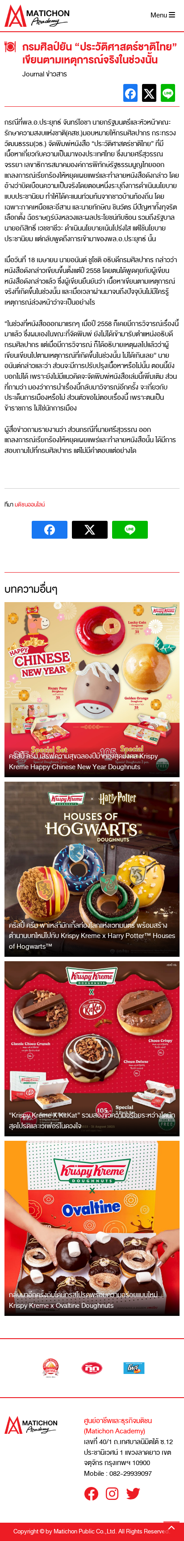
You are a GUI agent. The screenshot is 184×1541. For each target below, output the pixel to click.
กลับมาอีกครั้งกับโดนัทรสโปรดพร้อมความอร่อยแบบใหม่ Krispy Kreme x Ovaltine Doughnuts (83, 1300)
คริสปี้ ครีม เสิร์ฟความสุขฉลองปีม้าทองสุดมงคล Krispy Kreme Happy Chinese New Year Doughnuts (83, 761)
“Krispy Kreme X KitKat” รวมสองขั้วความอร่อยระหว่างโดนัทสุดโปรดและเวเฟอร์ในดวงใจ (92, 1120)
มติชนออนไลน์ (30, 504)
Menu (160, 15)
